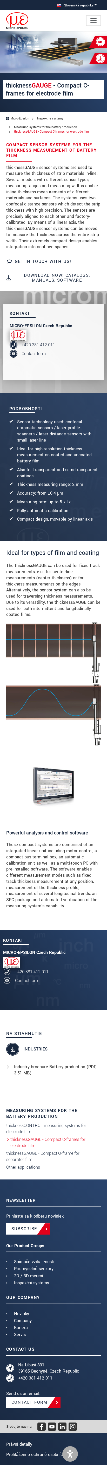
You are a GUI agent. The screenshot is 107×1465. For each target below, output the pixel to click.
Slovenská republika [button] (78, 5)
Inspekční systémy (31, 1283)
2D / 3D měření (28, 1276)
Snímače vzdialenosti (34, 1261)
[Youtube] (52, 1427)
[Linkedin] (62, 1427)
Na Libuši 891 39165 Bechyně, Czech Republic (48, 1368)
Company (23, 1320)
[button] (70, 1454)
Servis (20, 1334)
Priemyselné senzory (34, 1268)
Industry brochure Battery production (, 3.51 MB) (55, 1070)
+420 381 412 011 (38, 345)
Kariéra (21, 1327)
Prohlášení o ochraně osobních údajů (41, 1455)
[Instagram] (73, 1427)
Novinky (21, 1313)
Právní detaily (19, 1444)
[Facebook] (41, 1427)
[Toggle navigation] (93, 20)
